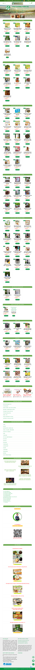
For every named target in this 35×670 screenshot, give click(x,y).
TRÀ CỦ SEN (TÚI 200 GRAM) (27, 83)
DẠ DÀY (4, 426)
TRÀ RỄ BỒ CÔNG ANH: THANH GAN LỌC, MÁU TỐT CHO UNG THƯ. (7, 96)
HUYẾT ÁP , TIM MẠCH (7, 431)
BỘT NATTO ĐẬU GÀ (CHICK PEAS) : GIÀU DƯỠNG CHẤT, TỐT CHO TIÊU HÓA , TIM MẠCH (28, 226)
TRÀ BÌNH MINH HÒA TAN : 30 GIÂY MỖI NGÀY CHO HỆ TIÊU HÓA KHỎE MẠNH (7, 84)
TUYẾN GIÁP (5, 449)
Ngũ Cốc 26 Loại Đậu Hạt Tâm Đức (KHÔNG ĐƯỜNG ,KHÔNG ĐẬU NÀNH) (7, 166)
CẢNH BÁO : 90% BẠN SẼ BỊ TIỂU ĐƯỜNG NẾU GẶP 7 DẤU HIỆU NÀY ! (25, 479)
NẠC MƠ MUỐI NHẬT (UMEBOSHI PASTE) (17, 183)
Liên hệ (7, 57)
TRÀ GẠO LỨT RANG (17, 83)
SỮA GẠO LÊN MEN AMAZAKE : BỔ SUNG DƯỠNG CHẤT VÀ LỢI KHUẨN (7, 153)
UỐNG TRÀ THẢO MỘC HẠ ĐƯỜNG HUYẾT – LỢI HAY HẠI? (10, 470)
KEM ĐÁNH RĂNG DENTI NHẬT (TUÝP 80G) (17, 347)
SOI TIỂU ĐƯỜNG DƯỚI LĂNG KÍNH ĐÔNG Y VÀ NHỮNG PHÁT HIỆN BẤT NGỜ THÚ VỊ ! (25, 476)
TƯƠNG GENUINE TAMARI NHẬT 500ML (27, 265)
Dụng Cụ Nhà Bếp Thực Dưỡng (8, 416)
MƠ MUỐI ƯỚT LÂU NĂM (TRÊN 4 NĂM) (7, 209)
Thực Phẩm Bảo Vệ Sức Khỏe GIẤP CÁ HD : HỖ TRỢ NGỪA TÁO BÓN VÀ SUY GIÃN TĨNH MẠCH (7, 42)
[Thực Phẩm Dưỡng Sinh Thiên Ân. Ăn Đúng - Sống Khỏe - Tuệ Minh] (7, 25)
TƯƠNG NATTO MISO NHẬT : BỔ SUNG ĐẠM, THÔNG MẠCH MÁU (7, 265)
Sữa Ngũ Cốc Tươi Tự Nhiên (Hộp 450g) (17, 140)
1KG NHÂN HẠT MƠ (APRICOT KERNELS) (7, 54)
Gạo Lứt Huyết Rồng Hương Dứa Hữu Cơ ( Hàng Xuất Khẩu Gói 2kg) (28, 364)
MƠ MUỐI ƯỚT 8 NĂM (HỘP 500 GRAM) (27, 209)
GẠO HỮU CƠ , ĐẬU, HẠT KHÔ (8, 418)
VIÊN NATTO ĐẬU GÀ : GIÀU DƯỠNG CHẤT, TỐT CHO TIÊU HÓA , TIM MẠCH (17, 226)
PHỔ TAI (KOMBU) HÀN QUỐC (17, 329)
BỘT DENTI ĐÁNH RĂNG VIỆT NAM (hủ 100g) (7, 347)
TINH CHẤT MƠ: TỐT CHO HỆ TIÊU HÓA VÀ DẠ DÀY (17, 209)
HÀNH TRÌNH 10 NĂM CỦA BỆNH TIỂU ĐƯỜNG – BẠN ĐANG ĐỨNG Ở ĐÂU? (10, 484)
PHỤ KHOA (5, 442)
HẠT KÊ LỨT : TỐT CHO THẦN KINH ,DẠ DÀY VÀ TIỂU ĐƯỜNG (28, 377)
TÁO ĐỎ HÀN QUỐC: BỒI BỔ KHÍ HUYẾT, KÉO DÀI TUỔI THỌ (17, 153)
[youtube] (24, 0)
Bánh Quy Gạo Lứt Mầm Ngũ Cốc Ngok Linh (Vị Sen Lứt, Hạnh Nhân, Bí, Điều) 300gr (7, 140)
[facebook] (22, 0)
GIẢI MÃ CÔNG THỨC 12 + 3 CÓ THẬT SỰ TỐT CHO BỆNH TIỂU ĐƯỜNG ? (27, 395)
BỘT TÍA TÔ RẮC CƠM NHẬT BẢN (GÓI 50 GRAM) (17, 239)
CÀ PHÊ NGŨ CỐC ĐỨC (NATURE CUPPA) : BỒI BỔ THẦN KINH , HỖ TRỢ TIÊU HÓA (27, 153)
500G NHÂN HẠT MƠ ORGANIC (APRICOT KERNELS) (27, 42)
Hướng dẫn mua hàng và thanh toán (23, 640)
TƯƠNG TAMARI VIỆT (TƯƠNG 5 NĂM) (17, 265)
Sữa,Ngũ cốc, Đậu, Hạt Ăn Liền (8, 411)
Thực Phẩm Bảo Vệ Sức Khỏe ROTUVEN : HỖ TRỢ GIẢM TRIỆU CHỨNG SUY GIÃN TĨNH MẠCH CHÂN (17, 42)
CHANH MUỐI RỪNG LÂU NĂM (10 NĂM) (27, 183)
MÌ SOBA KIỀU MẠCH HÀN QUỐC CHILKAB (17, 364)
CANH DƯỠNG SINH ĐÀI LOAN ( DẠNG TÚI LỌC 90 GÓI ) (17, 29)
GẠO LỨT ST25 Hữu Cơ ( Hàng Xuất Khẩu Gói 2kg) (7, 377)
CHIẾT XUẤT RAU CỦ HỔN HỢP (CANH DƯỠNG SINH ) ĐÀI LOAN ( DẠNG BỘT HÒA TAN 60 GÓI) (7, 29)
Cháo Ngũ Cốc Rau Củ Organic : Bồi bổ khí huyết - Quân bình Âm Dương (17, 127)
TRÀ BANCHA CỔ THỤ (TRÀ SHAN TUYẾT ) (7, 71)
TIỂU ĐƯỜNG (5, 451)
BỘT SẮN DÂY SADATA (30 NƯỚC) (7, 295)
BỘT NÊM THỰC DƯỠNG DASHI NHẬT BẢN (17, 252)
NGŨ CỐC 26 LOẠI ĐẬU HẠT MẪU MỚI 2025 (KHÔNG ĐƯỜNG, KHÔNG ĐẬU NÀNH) (17, 166)
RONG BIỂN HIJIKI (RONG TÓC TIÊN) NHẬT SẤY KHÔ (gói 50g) (7, 329)
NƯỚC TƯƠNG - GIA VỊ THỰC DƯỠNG (9, 407)
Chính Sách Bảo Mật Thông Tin (22, 641)
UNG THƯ (4, 440)
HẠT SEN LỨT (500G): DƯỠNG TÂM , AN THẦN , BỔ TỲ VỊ (17, 377)
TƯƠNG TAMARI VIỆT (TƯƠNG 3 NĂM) (7, 278)
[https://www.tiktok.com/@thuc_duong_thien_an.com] (29, 0)
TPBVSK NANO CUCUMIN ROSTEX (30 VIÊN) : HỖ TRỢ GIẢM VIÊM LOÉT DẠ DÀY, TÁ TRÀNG (27, 29)
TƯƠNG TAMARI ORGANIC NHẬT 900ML (27, 239)
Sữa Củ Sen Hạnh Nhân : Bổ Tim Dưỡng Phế (7, 127)
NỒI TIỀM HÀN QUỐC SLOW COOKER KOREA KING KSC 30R (14, 312)
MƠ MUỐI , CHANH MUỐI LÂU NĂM (9, 409)
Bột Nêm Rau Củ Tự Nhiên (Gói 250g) (7, 226)
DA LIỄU (4, 447)
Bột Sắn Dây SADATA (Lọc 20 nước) (17, 295)
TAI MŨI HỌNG (5, 444)
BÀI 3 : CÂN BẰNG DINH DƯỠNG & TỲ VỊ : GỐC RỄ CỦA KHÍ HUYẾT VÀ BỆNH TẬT (7, 395)
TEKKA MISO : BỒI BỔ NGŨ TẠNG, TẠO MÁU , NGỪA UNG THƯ (27, 252)
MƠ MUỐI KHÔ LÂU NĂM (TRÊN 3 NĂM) (28, 196)
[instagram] (26, 0)
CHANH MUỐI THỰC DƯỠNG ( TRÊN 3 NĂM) (7, 196)
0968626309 (9, 0)
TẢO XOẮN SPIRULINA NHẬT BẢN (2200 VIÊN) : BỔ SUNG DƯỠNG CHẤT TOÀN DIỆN (28, 329)
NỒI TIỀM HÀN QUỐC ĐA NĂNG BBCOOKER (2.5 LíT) (6, 312)
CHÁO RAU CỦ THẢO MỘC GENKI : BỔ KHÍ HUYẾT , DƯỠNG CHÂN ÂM (28, 127)
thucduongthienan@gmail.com (17, 0)
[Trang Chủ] (17, 3)
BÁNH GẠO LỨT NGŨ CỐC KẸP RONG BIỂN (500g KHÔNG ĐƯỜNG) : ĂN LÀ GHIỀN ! (28, 140)
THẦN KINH (5, 435)
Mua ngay (7, 87)
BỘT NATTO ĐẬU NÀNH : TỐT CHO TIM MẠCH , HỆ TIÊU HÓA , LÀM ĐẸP (7, 239)
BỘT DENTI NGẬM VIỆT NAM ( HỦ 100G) (27, 347)
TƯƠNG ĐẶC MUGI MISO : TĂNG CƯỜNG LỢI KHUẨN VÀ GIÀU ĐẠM (7, 252)
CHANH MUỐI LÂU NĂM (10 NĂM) (7, 183)
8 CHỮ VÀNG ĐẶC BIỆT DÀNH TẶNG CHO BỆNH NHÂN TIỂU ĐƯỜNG (17, 390)
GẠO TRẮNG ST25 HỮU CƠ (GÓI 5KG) (7, 364)
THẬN (4, 424)
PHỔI (4, 433)
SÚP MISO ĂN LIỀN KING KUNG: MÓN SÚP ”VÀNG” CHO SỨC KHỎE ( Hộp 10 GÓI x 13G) (7, 114)
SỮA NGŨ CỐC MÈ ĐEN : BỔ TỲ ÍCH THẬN (28, 114)
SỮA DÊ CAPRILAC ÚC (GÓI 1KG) (17, 114)
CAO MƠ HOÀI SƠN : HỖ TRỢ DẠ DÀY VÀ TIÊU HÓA (17, 196)
